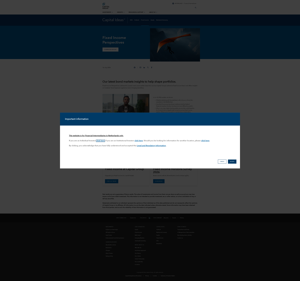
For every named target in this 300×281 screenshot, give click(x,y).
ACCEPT (232, 161)
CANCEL (222, 161)
